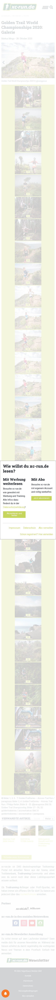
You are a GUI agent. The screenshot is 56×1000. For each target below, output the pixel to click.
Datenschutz (29, 527)
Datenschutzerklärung (14, 507)
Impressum (14, 527)
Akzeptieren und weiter (14, 514)
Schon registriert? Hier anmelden (36, 534)
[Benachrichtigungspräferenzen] (5, 993)
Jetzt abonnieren (41, 498)
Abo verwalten (46, 527)
